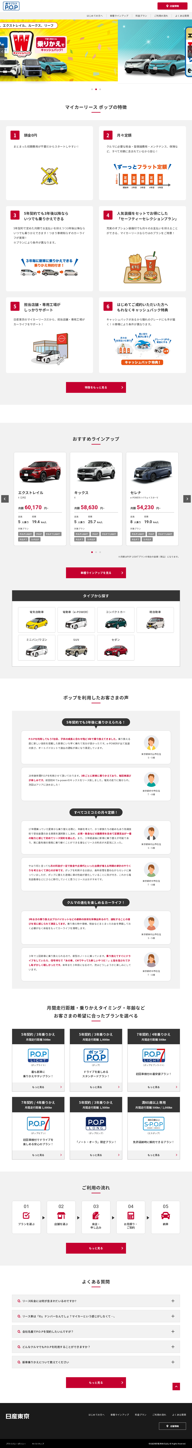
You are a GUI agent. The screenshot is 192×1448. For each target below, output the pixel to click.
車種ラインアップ (119, 15)
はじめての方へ (95, 15)
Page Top (176, 1386)
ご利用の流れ (161, 15)
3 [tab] (100, 91)
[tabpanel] (40, 499)
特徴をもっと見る (96, 387)
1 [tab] (92, 91)
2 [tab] (96, 91)
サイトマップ (38, 1443)
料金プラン (141, 15)
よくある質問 (182, 15)
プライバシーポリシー (16, 1443)
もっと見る (38, 1087)
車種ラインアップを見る (96, 573)
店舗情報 (174, 1426)
